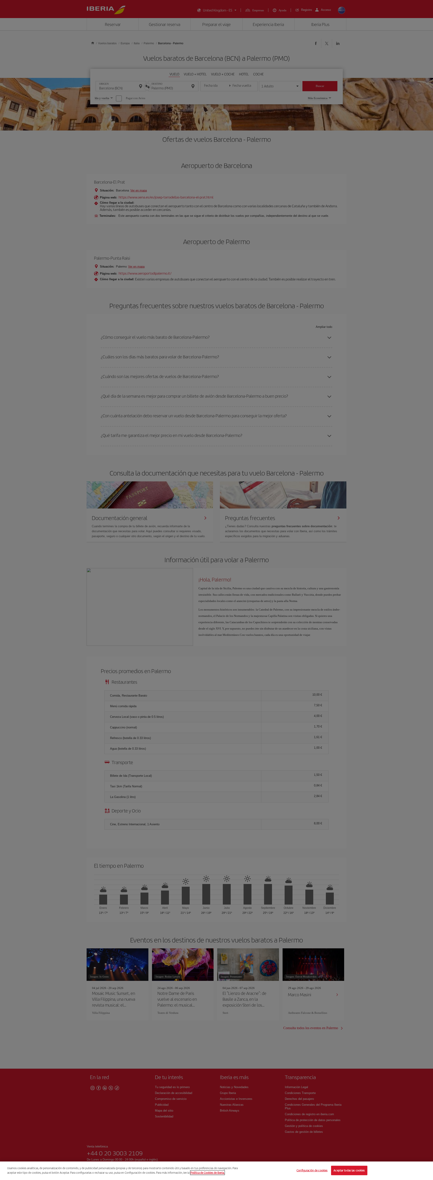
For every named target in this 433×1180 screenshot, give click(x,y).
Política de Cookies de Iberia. (207, 1172)
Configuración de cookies (312, 1170)
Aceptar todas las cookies (349, 1170)
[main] (216, 1170)
